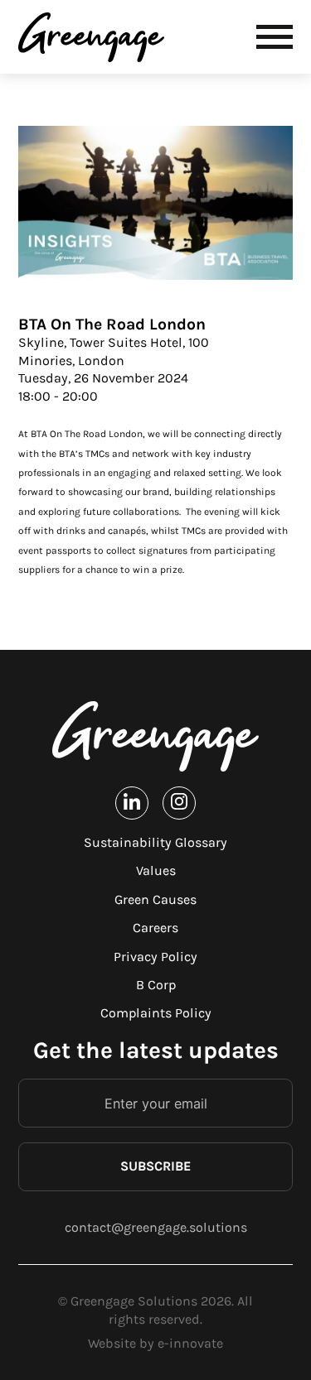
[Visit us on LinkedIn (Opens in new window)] (132, 802)
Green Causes (155, 899)
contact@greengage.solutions (156, 1227)
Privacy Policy (155, 956)
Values (156, 870)
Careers (155, 927)
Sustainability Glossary (155, 842)
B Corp (156, 985)
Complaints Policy (155, 1013)
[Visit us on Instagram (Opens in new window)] (179, 802)
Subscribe (155, 1166)
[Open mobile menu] (274, 37)
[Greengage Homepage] (156, 736)
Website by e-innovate (155, 1343)
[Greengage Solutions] (95, 37)
